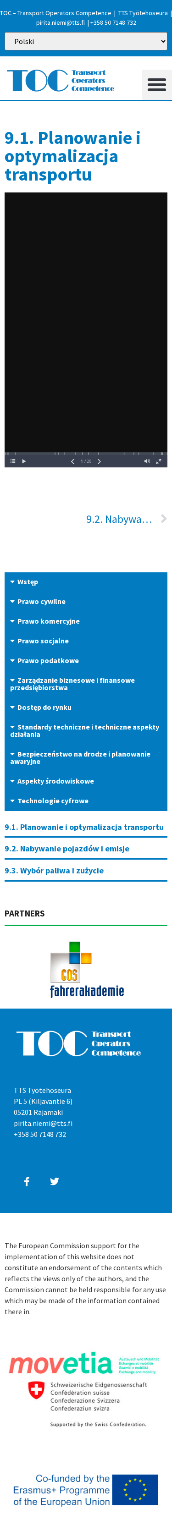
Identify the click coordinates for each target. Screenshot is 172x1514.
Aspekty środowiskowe (55, 780)
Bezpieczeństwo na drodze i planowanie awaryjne (80, 757)
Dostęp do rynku (44, 707)
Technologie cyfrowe (53, 800)
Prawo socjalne (43, 640)
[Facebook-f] (26, 1182)
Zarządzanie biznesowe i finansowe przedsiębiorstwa (72, 683)
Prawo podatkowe (48, 660)
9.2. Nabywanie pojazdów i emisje (67, 848)
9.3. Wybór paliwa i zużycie (54, 870)
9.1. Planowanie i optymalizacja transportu (84, 827)
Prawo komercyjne (48, 620)
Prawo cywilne (41, 601)
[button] (157, 85)
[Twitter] (54, 1182)
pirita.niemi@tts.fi (60, 22)
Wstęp (27, 581)
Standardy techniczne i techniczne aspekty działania (84, 730)
